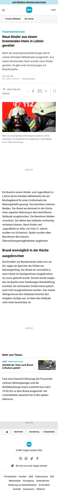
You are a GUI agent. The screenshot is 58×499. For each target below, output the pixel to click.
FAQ (52, 476)
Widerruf (40, 489)
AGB (31, 476)
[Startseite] (7, 432)
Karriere (22, 476)
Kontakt (17, 489)
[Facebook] (37, 458)
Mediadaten (15, 480)
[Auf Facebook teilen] (33, 91)
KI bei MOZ (44, 485)
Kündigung (28, 480)
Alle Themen (29, 19)
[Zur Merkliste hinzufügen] (54, 91)
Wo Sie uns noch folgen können (31, 465)
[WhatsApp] (26, 458)
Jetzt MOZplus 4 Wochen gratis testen (29, 2)
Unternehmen (42, 480)
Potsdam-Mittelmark (13, 19)
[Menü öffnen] (3, 10)
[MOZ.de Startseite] (29, 10)
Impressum (28, 489)
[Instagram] (20, 458)
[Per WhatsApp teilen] (46, 91)
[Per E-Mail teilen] (40, 91)
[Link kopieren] (27, 91)
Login (53, 10)
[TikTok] (32, 458)
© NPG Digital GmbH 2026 (29, 450)
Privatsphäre (10, 476)
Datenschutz (41, 476)
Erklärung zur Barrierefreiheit (22, 485)
